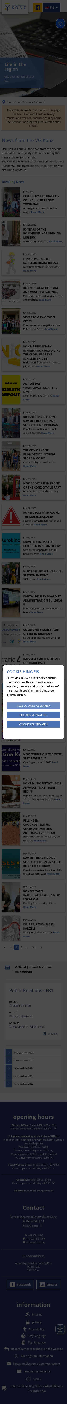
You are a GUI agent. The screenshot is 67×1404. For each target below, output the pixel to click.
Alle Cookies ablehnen (34, 705)
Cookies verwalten (33, 715)
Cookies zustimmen (33, 724)
